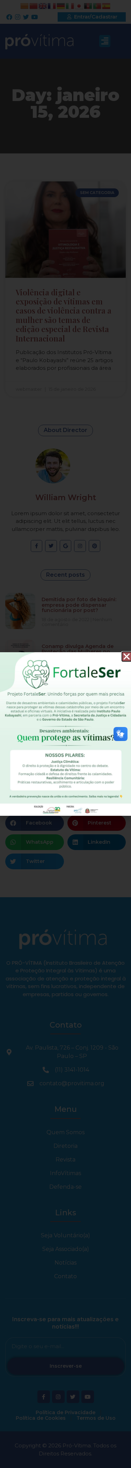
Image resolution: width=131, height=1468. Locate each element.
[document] (65, 734)
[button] (126, 656)
